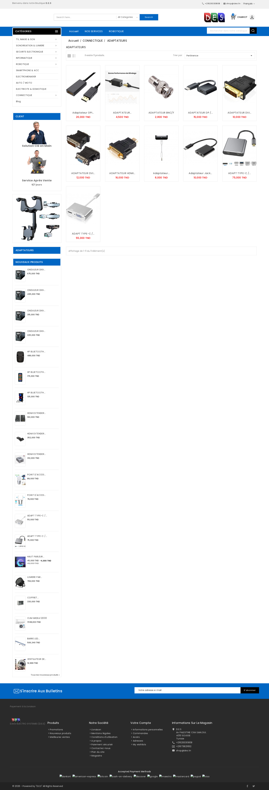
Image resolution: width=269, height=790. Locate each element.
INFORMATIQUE (36, 57)
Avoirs (136, 737)
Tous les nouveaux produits (45, 675)
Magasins (96, 755)
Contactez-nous (101, 748)
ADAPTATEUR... (122, 112)
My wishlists (139, 744)
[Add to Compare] (86, 106)
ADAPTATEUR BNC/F (161, 112)
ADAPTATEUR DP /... (200, 112)
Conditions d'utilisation (104, 737)
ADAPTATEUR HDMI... (122, 173)
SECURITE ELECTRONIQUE (36, 51)
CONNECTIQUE (36, 95)
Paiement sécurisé (102, 744)
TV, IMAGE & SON (36, 39)
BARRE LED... (33, 638)
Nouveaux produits (60, 733)
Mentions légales (101, 733)
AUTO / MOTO (24, 82)
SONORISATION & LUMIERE (36, 45)
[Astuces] (36, 218)
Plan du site (98, 752)
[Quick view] (92, 106)
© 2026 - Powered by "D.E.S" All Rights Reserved (37, 786)
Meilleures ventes (60, 737)
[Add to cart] (74, 106)
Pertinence (219, 55)
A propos (96, 740)
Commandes (140, 733)
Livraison (96, 729)
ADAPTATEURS (25, 250)
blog (18, 101)
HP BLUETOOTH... (36, 351)
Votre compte (140, 723)
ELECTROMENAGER (26, 76)
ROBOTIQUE (116, 31)
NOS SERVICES (94, 31)
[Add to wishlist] (80, 106)
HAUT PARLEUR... (35, 556)
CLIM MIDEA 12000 (37, 618)
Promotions (56, 729)
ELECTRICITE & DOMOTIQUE (31, 89)
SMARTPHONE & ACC (27, 70)
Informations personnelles (148, 729)
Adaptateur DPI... (83, 112)
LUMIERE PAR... (34, 577)
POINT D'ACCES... (36, 474)
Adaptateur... (161, 173)
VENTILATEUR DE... (36, 659)
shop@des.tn (183, 750)
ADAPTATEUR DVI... (239, 112)
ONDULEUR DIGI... (36, 269)
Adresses (138, 740)
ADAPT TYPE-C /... (37, 515)
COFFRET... (33, 597)
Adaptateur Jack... (200, 173)
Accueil (73, 31)
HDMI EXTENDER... (36, 413)
